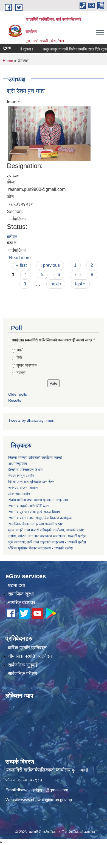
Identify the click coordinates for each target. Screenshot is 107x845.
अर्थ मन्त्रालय (17, 463)
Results (14, 400)
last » (80, 284)
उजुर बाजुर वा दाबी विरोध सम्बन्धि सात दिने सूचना (69, 49)
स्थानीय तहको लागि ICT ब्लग (28, 506)
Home (8, 60)
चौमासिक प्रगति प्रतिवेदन (30, 656)
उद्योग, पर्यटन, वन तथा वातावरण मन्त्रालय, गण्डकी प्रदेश (47, 536)
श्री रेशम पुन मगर (26, 90)
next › (55, 284)
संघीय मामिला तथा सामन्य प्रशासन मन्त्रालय (38, 500)
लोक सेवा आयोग (19, 494)
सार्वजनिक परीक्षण (22, 673)
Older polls (17, 394)
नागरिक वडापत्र (21, 602)
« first (21, 265)
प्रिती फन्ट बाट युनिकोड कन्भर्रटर (31, 482)
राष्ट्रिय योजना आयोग (23, 488)
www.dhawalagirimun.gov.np (46, 799)
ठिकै (19, 357)
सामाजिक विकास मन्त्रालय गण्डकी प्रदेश (35, 524)
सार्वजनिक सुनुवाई (23, 665)
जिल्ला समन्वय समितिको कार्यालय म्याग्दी (35, 457)
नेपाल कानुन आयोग (21, 475)
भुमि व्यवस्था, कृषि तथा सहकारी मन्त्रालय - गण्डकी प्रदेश (47, 542)
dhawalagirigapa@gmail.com (42, 789)
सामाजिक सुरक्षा (21, 594)
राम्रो (19, 350)
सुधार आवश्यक (26, 365)
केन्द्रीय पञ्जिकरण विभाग (25, 469)
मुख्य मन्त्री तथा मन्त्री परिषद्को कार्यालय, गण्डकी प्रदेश (46, 530)
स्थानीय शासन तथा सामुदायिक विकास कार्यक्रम (40, 518)
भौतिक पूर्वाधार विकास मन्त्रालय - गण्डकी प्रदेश (40, 548)
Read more (20, 257)
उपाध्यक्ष (13, 176)
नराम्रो (21, 372)
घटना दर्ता (16, 585)
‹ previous (50, 265)
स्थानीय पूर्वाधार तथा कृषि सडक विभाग (34, 512)
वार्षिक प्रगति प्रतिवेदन (27, 647)
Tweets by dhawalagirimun (31, 420)
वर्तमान (12, 236)
